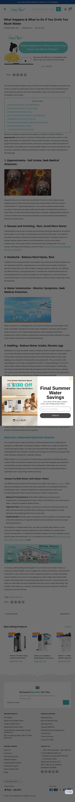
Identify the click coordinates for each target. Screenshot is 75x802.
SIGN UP (55, 415)
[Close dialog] (70, 378)
